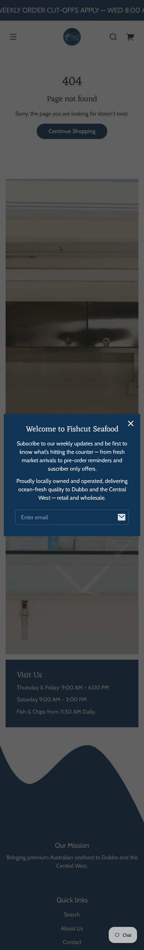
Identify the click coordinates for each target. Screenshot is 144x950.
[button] (113, 36)
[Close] (130, 423)
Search (72, 914)
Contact (72, 942)
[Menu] (13, 36)
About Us (72, 928)
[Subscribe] (121, 517)
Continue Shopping (72, 131)
